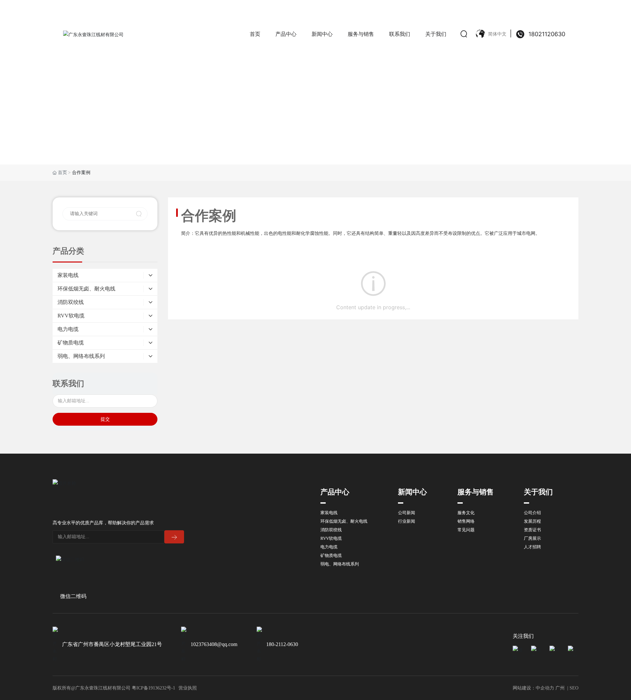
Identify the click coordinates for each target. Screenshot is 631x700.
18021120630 (546, 34)
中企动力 (545, 688)
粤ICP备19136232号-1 (153, 688)
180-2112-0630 (282, 644)
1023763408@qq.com (214, 644)
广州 (560, 688)
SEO (574, 688)
